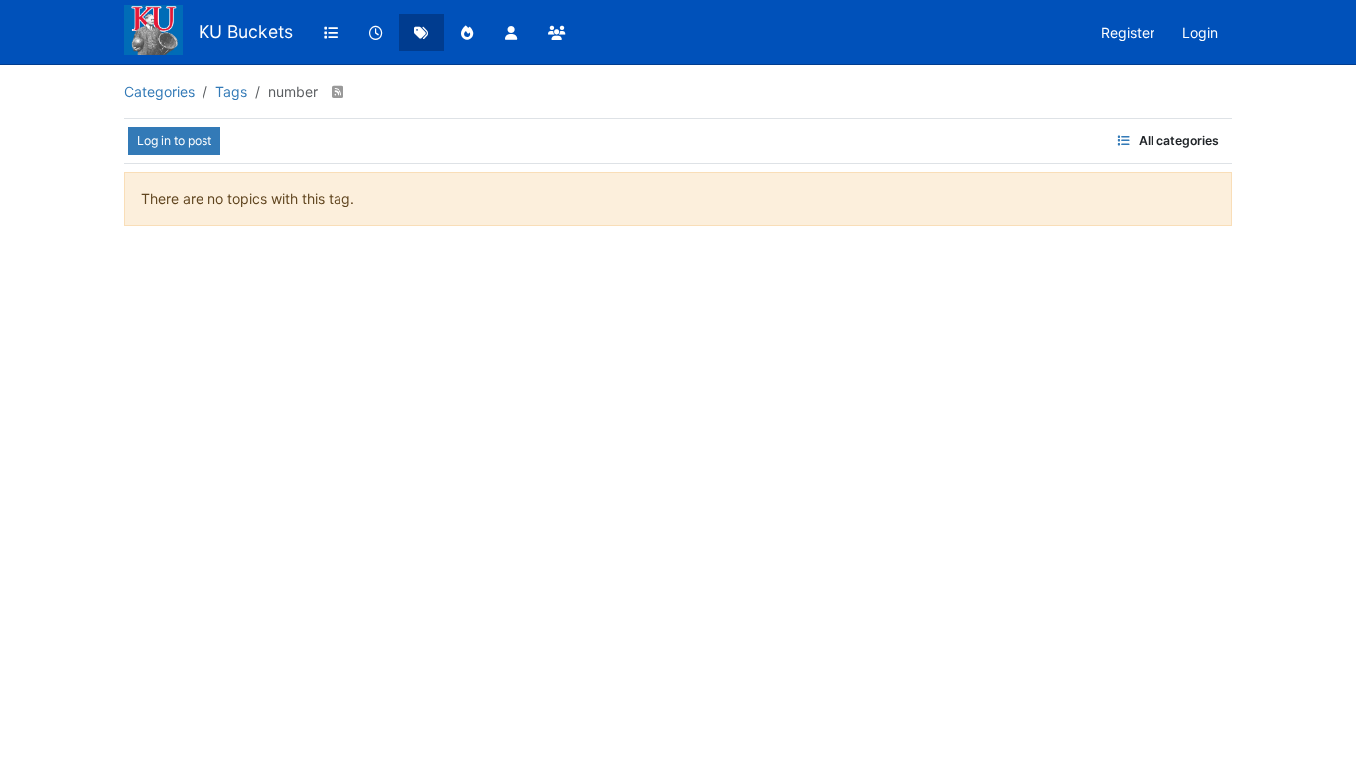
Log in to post (174, 140)
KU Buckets (246, 31)
